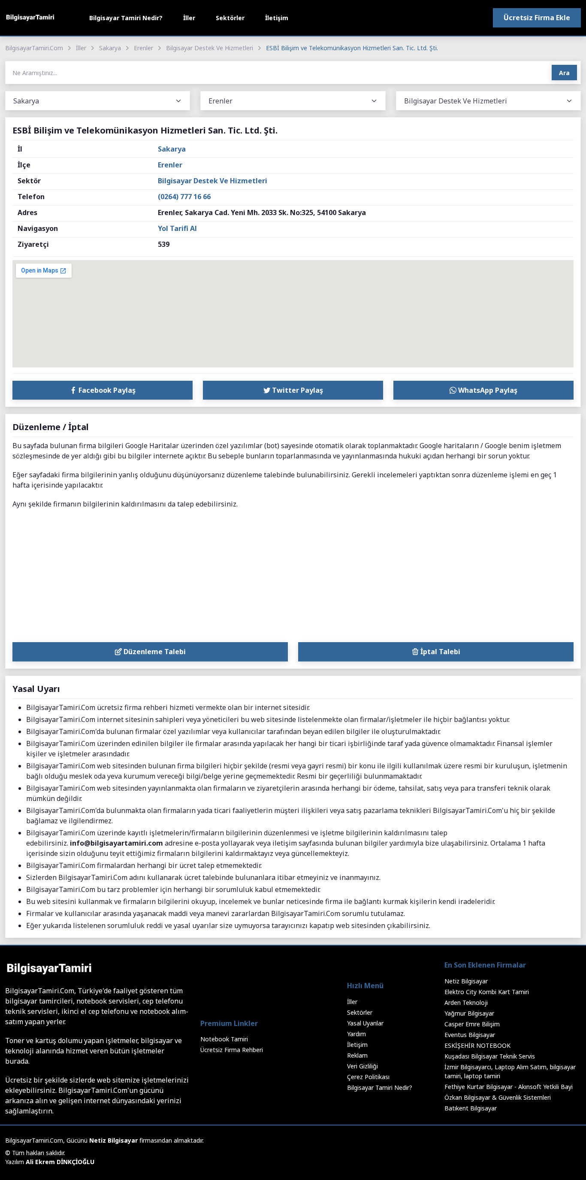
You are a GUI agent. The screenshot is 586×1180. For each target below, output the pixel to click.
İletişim (276, 18)
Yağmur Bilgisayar (469, 1013)
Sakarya (110, 48)
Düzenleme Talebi (154, 651)
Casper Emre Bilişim (472, 1024)
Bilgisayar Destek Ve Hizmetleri (209, 48)
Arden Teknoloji (466, 1002)
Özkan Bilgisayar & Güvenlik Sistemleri (497, 1097)
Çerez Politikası (368, 1077)
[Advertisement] (293, 578)
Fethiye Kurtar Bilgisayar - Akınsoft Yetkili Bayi (508, 1087)
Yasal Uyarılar (365, 1023)
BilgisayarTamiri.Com (34, 48)
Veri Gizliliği (362, 1066)
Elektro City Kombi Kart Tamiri (486, 992)
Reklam (357, 1055)
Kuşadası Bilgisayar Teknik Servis (489, 1056)
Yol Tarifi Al (177, 228)
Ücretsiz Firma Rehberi (231, 1050)
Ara (564, 73)
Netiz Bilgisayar (466, 981)
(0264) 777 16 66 (184, 196)
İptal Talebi (439, 651)
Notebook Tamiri (224, 1039)
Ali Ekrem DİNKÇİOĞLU (60, 1162)
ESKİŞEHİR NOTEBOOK (477, 1045)
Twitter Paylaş (296, 390)
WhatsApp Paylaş (486, 390)
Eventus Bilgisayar (469, 1035)
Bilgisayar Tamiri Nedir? (126, 18)
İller (189, 18)
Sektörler (230, 18)
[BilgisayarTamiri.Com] (30, 17)
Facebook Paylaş (106, 390)
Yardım (356, 1034)
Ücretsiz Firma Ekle (537, 17)
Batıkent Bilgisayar (470, 1108)
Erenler (143, 48)
